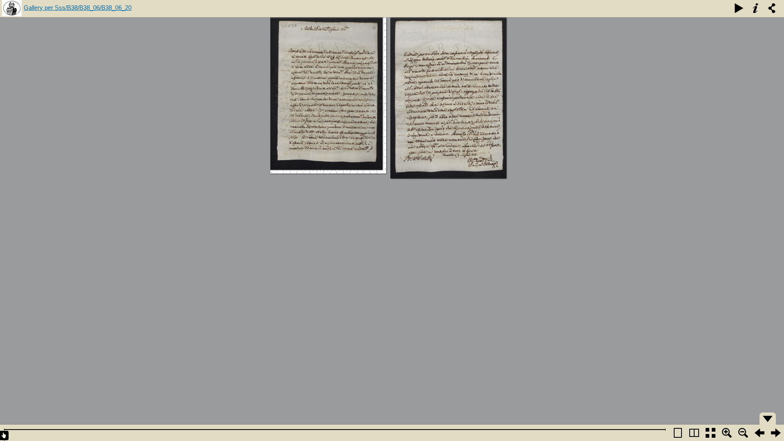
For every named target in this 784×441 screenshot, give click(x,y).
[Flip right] (776, 433)
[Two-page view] (694, 433)
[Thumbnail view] (710, 433)
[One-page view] (678, 433)
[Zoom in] (727, 433)
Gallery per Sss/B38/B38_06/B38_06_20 (77, 7)
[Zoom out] (743, 433)
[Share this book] (772, 8)
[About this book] (755, 8)
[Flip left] (759, 433)
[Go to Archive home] (12, 8)
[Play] (739, 8)
